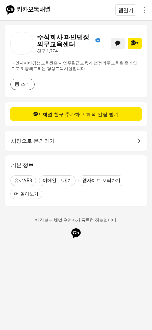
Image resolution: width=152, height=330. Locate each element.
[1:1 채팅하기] (118, 43)
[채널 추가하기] (135, 43)
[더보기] (142, 10)
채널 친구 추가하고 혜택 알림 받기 (80, 114)
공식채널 (98, 40)
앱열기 (125, 10)
